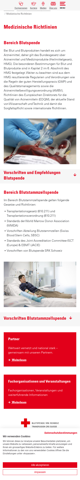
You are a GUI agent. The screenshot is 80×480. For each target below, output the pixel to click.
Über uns (53, 8)
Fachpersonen (21, 8)
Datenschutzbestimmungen (60, 432)
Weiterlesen (18, 360)
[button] (40, 175)
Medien (43, 8)
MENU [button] (62, 8)
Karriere (33, 8)
